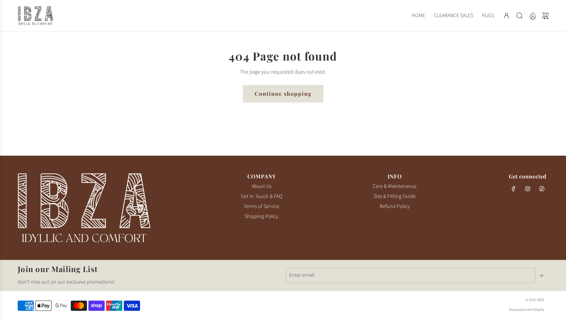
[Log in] (506, 15)
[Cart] (545, 15)
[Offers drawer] (532, 15)
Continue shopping (283, 93)
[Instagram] (527, 188)
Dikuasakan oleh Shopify (526, 309)
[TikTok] (541, 188)
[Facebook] (513, 188)
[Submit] (541, 275)
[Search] (519, 15)
